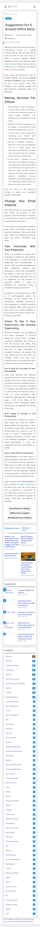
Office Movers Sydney (20, 513)
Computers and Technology (15, 683)
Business (9, 656)
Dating (8, 909)
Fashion (8, 688)
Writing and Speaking (13, 747)
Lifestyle (9, 692)
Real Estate (10, 756)
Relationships (10, 864)
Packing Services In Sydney (20, 518)
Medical (8, 805)
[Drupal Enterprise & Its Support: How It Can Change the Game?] (10, 637)
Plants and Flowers (12, 873)
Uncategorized (11, 855)
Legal (8, 787)
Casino (8, 868)
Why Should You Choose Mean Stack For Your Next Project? (26, 625)
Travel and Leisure (12, 701)
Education (9, 728)
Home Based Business (13, 769)
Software (9, 733)
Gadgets (9, 810)
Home (8, 14)
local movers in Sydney (14, 64)
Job (7, 846)
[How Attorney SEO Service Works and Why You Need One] (10, 603)
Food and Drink (11, 738)
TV (7, 895)
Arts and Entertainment (14, 765)
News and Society (12, 841)
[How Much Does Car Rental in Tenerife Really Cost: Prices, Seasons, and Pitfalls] (28, 556)
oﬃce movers (25, 484)
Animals (8, 850)
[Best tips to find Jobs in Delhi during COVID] (10, 615)
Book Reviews (10, 891)
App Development (12, 706)
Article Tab (10, 35)
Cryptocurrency (11, 886)
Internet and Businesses (14, 751)
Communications (11, 900)
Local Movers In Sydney (20, 508)
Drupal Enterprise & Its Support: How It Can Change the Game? (26, 636)
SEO (7, 719)
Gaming (8, 760)
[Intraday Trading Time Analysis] (10, 593)
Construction (10, 814)
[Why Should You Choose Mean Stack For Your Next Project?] (10, 626)
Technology (10, 670)
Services (15, 14)
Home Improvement (13, 679)
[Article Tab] (12, 7)
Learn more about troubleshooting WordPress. (18, 921)
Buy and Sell (10, 774)
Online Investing (11, 904)
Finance (8, 710)
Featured (9, 661)
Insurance (9, 837)
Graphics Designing (12, 801)
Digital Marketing (11, 697)
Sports (8, 796)
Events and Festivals (13, 859)
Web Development (12, 715)
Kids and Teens (11, 783)
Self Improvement (12, 828)
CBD (7, 913)
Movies (8, 792)
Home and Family (12, 778)
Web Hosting (10, 832)
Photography (10, 823)
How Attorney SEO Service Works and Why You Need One (26, 603)
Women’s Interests (12, 819)
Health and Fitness (12, 665)
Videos (8, 877)
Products (9, 742)
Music (8, 882)
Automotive (10, 724)
